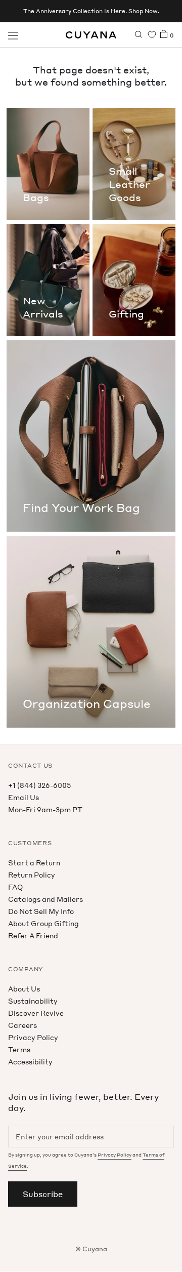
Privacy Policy (33, 1037)
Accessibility (30, 1061)
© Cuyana (91, 1249)
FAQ (15, 887)
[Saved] (152, 34)
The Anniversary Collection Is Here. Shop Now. (91, 11)
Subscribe (43, 1194)
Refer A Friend (33, 935)
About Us (24, 988)
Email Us (23, 797)
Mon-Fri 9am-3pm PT (45, 809)
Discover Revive (36, 1013)
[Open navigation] (13, 35)
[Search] (138, 35)
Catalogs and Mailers (45, 899)
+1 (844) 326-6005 (39, 785)
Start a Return (34, 862)
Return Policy (31, 874)
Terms (19, 1049)
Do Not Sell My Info (41, 911)
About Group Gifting (43, 923)
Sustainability (33, 1001)
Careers (22, 1025)
